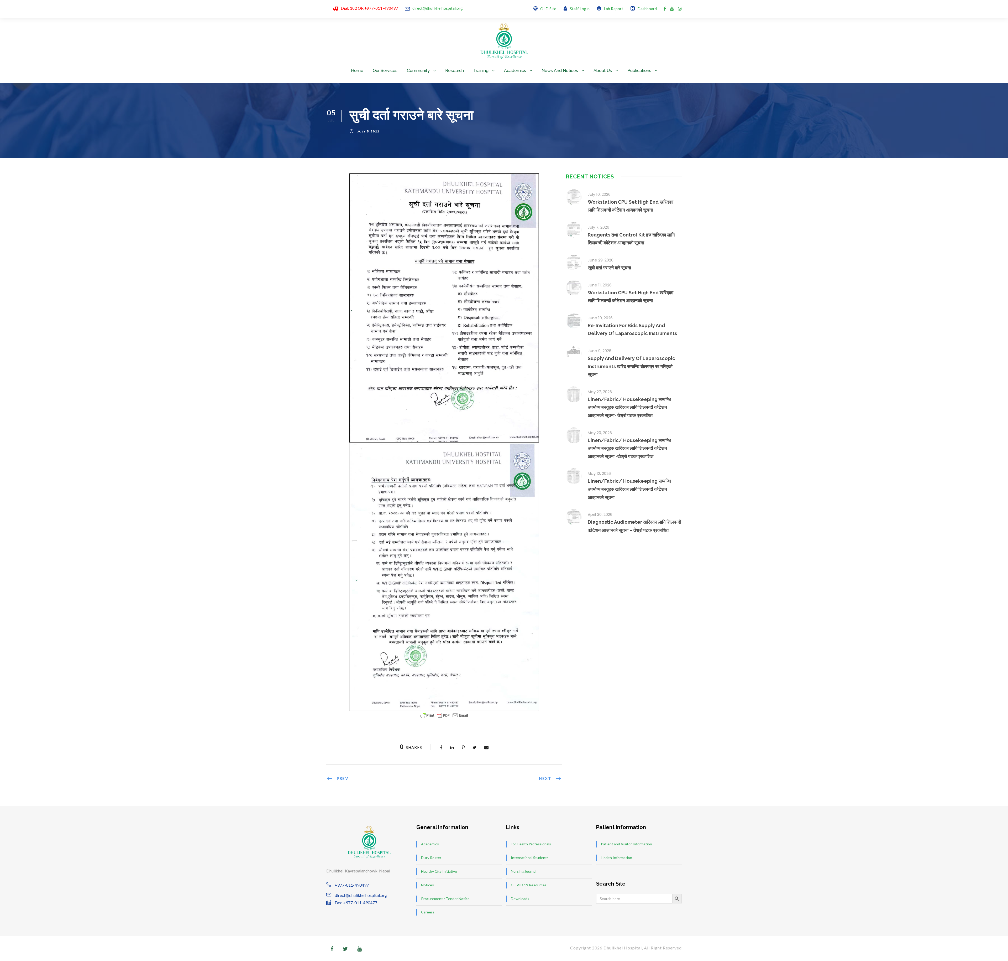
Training (481, 70)
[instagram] (680, 8)
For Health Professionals (531, 844)
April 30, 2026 (600, 514)
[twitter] (345, 948)
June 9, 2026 (599, 350)
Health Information (616, 857)
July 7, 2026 (598, 227)
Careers (427, 912)
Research (454, 70)
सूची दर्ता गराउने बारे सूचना (609, 267)
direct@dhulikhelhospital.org (437, 8)
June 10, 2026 (600, 318)
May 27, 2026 (600, 391)
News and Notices (560, 70)
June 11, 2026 (600, 285)
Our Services (385, 70)
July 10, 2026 (599, 194)
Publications (639, 70)
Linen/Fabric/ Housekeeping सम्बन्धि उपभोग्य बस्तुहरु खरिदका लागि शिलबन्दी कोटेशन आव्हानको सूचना (629, 489)
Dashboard (647, 8)
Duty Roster (431, 857)
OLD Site (548, 8)
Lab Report (613, 8)
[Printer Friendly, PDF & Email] (444, 715)
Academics (515, 70)
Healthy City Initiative (439, 871)
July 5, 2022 (368, 131)
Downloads (520, 898)
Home (357, 70)
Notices (427, 885)
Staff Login (580, 8)
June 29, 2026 (600, 260)
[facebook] (665, 8)
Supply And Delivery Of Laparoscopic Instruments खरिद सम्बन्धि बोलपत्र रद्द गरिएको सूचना (631, 366)
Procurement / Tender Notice (445, 898)
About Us (603, 70)
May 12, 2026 (599, 473)
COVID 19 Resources (529, 885)
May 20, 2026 (600, 432)
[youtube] (672, 8)
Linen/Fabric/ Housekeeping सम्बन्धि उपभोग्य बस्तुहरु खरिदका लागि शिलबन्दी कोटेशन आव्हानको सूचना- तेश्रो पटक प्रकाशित (629, 407)
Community (418, 70)
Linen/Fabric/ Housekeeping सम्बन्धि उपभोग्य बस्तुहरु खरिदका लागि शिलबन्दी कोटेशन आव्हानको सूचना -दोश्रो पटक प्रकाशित (629, 448)
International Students (530, 857)
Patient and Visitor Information (626, 844)
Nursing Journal (523, 871)
